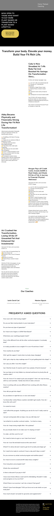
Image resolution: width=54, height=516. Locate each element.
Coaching (41, 6)
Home (40, 4)
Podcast (45, 4)
